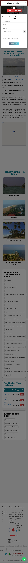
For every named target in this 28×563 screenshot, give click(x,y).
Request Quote (14, 44)
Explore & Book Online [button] (14, 10)
